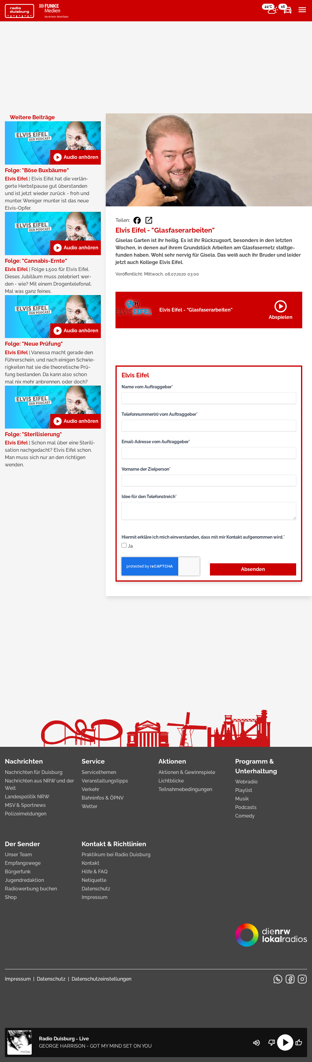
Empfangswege (23, 863)
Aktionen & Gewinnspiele (186, 772)
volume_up (256, 1043)
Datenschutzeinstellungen (101, 979)
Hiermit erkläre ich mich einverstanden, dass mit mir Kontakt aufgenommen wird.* (203, 537)
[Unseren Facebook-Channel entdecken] (290, 979)
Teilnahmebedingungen (185, 789)
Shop (11, 897)
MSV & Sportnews (25, 805)
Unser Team (18, 854)
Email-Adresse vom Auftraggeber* (156, 441)
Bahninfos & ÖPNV (103, 798)
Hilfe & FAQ (95, 872)
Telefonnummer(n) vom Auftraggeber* (160, 414)
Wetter (90, 806)
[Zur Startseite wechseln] (19, 11)
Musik (242, 799)
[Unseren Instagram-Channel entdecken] (302, 979)
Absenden (253, 569)
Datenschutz (96, 889)
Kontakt (90, 863)
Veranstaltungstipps (105, 781)
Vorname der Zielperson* (146, 469)
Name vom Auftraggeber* (147, 386)
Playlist (243, 790)
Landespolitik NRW (27, 797)
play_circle (285, 1042)
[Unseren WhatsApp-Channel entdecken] (278, 979)
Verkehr (90, 789)
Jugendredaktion (24, 880)
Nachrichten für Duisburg (33, 772)
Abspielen (280, 309)
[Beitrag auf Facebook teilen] (137, 220)
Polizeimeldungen (25, 814)
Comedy (245, 816)
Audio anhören (75, 157)
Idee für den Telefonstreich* (149, 496)
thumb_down (271, 1042)
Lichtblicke (171, 781)
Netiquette (94, 880)
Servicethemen (99, 772)
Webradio (246, 782)
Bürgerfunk (18, 872)
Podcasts (246, 807)
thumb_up (298, 1042)
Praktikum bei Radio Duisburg (116, 854)
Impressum (95, 897)
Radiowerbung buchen (31, 889)
